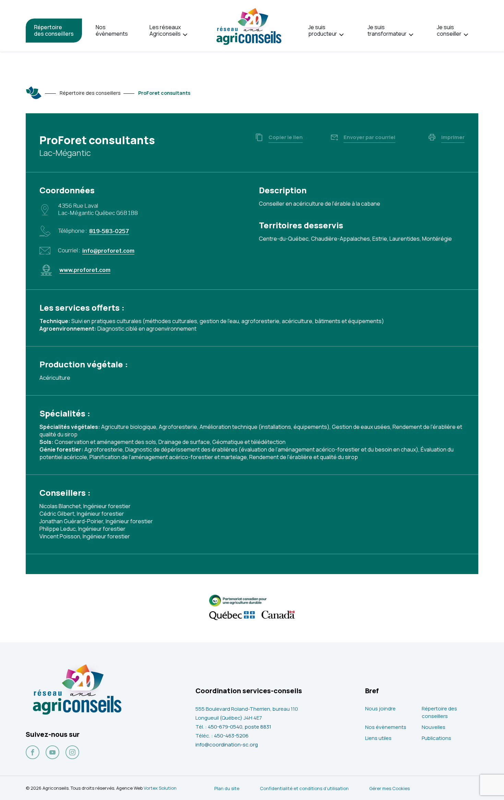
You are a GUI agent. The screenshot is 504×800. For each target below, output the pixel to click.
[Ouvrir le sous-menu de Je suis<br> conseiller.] (465, 35)
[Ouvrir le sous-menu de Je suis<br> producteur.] (341, 35)
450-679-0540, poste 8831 (239, 726)
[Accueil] (34, 93)
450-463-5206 (231, 735)
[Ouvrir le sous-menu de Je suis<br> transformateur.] (411, 35)
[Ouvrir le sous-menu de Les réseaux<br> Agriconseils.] (185, 35)
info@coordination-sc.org (226, 744)
